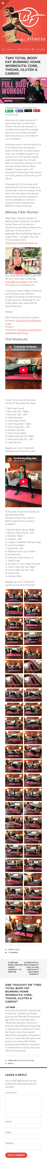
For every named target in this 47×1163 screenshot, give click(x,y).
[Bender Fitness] (23, 28)
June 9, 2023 (13, 950)
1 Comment (13, 952)
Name (8, 1121)
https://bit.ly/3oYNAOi (16, 282)
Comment (11, 1092)
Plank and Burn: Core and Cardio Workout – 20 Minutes (15, 967)
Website (9, 1143)
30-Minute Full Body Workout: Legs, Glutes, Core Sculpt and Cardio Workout (31, 968)
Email (8, 1132)
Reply (10, 1063)
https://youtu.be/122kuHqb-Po (21, 243)
